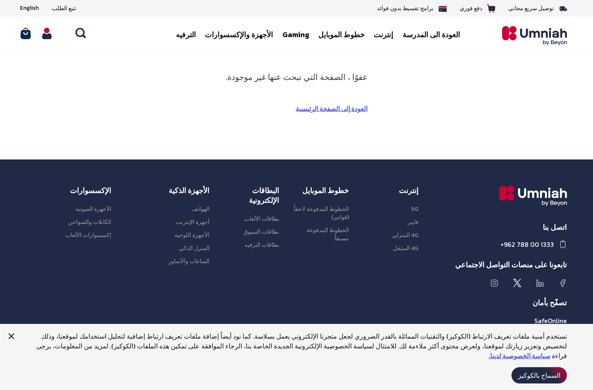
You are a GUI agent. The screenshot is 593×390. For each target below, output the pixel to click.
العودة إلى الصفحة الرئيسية (332, 108)
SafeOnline (550, 321)
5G (415, 209)
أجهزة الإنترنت (192, 222)
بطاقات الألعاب (261, 219)
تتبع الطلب (64, 8)
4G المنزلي (405, 235)
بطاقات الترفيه (262, 245)
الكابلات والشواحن (89, 222)
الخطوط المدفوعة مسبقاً (327, 234)
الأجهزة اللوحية (191, 235)
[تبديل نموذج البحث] (81, 33)
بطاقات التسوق (261, 232)
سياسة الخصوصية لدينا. (519, 356)
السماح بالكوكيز (539, 375)
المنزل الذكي (194, 248)
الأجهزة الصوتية (93, 209)
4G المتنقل (406, 248)
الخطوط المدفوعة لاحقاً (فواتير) (321, 213)
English (29, 8)
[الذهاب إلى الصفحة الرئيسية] (529, 36)
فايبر (413, 222)
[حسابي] (47, 33)
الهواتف (200, 209)
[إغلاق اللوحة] (11, 336)
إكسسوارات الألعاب (88, 235)
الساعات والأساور (188, 261)
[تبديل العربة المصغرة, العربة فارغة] (25, 33)
